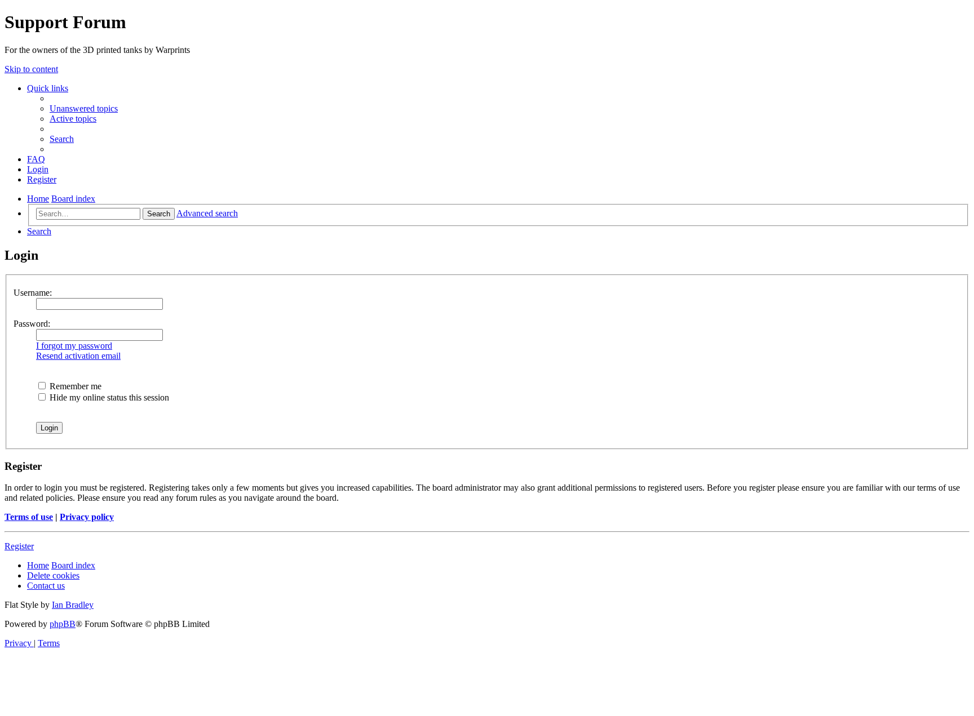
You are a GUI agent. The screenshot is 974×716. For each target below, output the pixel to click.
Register (19, 546)
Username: (33, 292)
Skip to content (31, 69)
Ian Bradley (73, 605)
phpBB (63, 624)
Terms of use (29, 517)
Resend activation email (78, 356)
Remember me (74, 386)
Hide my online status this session (108, 397)
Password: (32, 323)
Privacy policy (87, 517)
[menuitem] (84, 108)
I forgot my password (74, 345)
